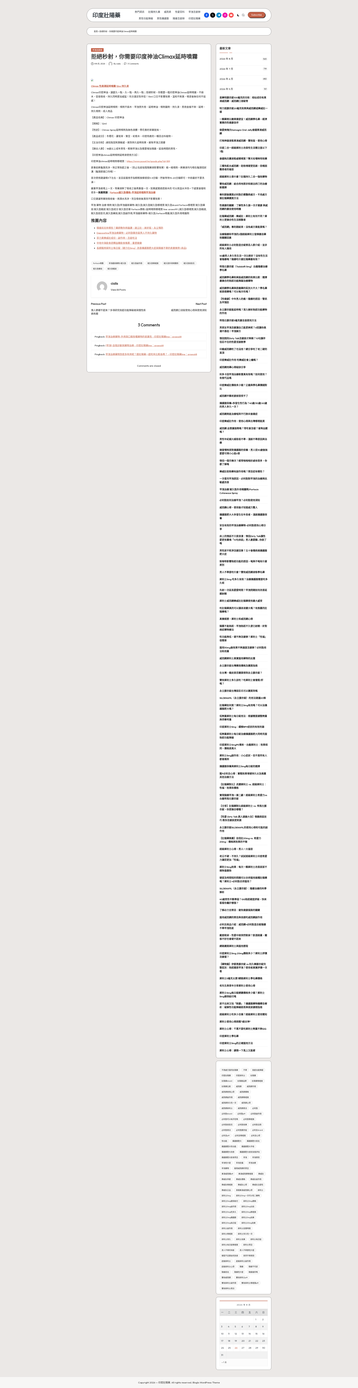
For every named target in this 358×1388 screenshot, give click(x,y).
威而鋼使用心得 (228, 1092)
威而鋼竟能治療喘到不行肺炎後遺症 (239, 413)
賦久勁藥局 (97, 269)
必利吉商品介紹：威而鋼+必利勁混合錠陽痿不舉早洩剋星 (243, 926)
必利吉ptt (225, 1135)
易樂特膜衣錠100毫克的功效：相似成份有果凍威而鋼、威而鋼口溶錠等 (243, 99)
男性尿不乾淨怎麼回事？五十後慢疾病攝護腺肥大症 (243, 552)
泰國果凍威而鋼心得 (244, 1190)
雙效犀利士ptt (242, 1277)
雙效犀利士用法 (228, 1288)
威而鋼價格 (244, 1092)
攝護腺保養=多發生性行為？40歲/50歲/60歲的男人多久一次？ (243, 405)
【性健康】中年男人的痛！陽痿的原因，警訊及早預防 (243, 300)
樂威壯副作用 (255, 1179)
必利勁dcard (227, 1113)
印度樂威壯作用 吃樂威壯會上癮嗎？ (239, 359)
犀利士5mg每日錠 (229, 1223)
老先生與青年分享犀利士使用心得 (237, 985)
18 (229, 1340)
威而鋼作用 (251, 1086)
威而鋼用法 (242, 1108)
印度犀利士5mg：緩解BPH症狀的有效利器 (242, 726)
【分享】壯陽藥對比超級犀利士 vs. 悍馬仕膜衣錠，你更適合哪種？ (243, 807)
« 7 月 (224, 1362)
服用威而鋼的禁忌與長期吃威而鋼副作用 (241, 917)
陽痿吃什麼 (238, 1272)
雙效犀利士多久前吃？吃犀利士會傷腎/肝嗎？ (241, 682)
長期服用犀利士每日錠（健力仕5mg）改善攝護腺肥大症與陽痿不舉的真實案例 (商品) (142, 248)
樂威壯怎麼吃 (257, 1184)
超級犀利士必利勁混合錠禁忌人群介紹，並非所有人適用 (243, 246)
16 (263, 1333)
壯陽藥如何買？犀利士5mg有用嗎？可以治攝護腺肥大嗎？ (243, 707)
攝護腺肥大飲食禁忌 (230, 1157)
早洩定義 (239, 1163)
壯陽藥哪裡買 (257, 1081)
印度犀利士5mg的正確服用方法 (236, 1043)
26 (236, 1347)
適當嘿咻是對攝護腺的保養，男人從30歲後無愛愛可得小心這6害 (244, 451)
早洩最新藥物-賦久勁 (117, 263)
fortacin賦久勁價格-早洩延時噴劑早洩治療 (133, 192)
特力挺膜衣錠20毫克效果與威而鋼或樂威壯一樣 (244, 110)
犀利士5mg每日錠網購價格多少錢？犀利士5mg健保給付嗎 (242, 994)
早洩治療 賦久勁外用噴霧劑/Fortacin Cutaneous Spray (239, 491)
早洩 (245, 1157)
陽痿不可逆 (253, 1266)
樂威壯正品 (226, 1190)
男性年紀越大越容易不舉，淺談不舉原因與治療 (243, 441)
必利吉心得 (255, 1135)
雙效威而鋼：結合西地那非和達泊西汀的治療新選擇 (243, 185)
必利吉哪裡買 (240, 1135)
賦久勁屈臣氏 (189, 263)
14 (250, 1333)
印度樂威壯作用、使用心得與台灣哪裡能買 (242, 421)
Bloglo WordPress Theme (206, 1382)
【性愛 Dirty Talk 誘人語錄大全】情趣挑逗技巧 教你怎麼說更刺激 (243, 818)
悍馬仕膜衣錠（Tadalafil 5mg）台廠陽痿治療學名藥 (244, 268)
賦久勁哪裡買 (153, 263)
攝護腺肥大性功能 (229, 1146)
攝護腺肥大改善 (228, 1152)
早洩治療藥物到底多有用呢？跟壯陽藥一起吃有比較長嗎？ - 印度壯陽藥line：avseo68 (151, 354)
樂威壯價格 (240, 1179)
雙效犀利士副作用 (229, 1283)
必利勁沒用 (256, 1124)
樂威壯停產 (226, 1179)
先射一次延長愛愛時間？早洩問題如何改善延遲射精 (243, 592)
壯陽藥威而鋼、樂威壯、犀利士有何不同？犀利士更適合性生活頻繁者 (243, 218)
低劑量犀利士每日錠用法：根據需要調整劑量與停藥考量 (243, 718)
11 (229, 1333)
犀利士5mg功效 (248, 1206)
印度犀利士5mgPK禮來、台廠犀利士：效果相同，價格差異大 (244, 746)
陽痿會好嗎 (253, 1272)
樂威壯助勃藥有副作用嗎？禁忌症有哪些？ (242, 471)
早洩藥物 (225, 1168)
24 (222, 1347)
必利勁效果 (242, 1124)
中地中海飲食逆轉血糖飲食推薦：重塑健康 (119, 242)
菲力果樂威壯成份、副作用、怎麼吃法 (117, 237)
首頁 (96, 31)
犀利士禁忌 (247, 1245)
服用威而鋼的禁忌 (241, 1168)
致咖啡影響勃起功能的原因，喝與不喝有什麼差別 (243, 563)
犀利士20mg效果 (248, 1223)
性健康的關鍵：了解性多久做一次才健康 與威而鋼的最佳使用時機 (244, 207)
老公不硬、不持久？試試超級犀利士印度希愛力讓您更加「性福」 (243, 858)
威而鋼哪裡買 (243, 1097)
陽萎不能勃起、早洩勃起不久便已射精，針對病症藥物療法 (243, 627)
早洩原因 (256, 1157)
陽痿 (241, 1266)
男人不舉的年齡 (228, 1250)
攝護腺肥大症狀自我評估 (250, 1152)
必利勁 (255, 1108)
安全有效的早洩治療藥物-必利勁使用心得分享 (243, 527)
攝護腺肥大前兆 (253, 1141)
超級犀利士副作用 (243, 1261)
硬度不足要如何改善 (230, 1255)
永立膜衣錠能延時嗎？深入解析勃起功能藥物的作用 (243, 311)
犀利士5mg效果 (248, 1217)
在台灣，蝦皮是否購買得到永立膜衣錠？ (241, 672)
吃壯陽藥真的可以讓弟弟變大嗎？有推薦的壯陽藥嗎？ (243, 610)
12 (236, 1333)
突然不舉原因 (248, 1255)
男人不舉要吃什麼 (247, 1250)
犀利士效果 (240, 1239)
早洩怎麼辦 (97, 50)
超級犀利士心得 (228, 1266)
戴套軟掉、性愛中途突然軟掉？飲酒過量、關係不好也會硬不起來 (243, 937)
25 (229, 1347)
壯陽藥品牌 (242, 1081)
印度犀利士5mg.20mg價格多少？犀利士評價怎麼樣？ (243, 955)
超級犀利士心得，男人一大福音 (236, 848)
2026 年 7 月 (226, 68)
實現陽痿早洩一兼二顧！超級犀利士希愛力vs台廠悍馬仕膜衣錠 (243, 797)
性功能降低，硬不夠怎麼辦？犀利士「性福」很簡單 (243, 638)
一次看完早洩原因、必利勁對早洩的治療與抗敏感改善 (243, 480)
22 (256, 1340)
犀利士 (260, 1190)
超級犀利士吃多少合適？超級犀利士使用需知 (243, 1014)
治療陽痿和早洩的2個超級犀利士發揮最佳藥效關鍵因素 (243, 236)
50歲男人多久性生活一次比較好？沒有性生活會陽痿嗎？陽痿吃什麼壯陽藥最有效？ (244, 257)
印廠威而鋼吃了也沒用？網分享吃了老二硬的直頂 (243, 351)
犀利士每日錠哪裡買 (230, 1245)
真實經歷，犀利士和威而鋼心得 (236, 618)
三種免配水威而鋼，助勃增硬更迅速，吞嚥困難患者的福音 (243, 167)
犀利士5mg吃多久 (229, 1212)
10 (222, 1333)
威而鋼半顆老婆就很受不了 (234, 395)
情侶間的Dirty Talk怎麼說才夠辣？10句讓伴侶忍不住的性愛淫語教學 (242, 340)
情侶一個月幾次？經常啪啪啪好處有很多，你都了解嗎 (243, 462)
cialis (114, 283)
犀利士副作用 (227, 1228)
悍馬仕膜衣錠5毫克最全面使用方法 (238, 320)
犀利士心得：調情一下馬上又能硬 (237, 1050)
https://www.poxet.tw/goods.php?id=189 (148, 161)
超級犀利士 (226, 1261)
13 (243, 1333)
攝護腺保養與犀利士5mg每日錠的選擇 (240, 766)
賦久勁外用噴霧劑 (171, 263)
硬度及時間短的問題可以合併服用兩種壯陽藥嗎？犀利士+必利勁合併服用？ (243, 879)
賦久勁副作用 (136, 263)
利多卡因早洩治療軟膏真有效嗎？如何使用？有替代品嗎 (243, 376)
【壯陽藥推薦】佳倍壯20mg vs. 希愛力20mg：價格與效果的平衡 (240, 840)
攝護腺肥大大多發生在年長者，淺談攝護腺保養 (243, 516)
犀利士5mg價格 (249, 1201)
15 (256, 1333)
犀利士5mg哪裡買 (249, 1212)
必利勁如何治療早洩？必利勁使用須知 (240, 500)
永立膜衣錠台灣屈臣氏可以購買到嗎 (239, 690)
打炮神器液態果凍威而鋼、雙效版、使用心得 (243, 140)
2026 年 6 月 (226, 78)
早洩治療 (252, 1163)
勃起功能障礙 (257, 1070)
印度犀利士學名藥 (229, 1036)
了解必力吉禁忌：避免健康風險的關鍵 (240, 910)
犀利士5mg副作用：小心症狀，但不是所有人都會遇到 (243, 757)
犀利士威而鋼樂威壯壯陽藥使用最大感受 (241, 600)
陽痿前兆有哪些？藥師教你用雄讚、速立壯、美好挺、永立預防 (130, 227)
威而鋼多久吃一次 (229, 1103)
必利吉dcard (257, 1130)
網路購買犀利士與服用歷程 (234, 946)
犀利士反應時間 (244, 1228)
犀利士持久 (226, 1239)
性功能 (224, 1141)
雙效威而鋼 (226, 1277)
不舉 (245, 1070)
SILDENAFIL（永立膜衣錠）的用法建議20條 (243, 697)
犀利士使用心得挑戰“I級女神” (235, 1021)
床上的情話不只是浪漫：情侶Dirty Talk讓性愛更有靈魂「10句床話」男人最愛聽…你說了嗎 (243, 540)
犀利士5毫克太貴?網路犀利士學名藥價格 (241, 978)
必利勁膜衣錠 (241, 1130)
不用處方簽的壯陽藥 (230, 1070)
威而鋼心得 (246, 1103)
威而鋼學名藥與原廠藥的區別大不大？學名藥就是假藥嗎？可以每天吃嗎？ (243, 290)
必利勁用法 (226, 1130)
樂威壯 (261, 1174)
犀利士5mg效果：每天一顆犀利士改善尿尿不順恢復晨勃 (243, 868)
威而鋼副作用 (227, 1097)
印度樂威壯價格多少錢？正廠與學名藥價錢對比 (243, 387)
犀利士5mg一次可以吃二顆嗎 (248, 1195)
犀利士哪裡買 (227, 1234)
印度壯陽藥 (106, 15)
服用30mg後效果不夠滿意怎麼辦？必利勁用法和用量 (243, 649)
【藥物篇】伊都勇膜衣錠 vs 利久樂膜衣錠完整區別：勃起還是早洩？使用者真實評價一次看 (243, 968)
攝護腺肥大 (237, 1141)
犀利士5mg (226, 1195)
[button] (256, 15)
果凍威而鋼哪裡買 (245, 1174)
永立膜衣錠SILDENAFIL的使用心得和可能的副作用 (244, 829)
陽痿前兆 (225, 1272)
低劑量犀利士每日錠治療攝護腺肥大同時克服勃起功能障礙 (243, 735)
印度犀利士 (240, 1075)
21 (250, 1340)
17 (222, 1340)
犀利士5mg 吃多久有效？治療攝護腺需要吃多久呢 (244, 581)
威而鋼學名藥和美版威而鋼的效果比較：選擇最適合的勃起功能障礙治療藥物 (243, 279)
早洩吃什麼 (226, 1163)
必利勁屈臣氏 (227, 1124)
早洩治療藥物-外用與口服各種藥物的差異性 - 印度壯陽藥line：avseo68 (144, 336)
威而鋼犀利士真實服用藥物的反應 (237, 658)
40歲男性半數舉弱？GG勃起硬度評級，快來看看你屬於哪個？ (243, 901)
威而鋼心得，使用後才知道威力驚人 (239, 507)
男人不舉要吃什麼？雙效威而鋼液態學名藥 (242, 572)
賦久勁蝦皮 (112, 269)
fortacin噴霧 (98, 263)
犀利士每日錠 (255, 1239)
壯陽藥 (253, 1075)
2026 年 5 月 (226, 88)
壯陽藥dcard (227, 1081)
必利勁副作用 (256, 1113)
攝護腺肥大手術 (248, 1146)
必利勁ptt (241, 1113)
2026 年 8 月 (226, 58)
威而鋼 (239, 1086)
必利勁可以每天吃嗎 (230, 1119)
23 (263, 1340)
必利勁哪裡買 (248, 1119)
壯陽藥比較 (226, 1086)
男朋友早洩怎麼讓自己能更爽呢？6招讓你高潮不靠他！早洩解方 (243, 329)
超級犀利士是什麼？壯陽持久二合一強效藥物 (243, 176)
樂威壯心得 (242, 1184)
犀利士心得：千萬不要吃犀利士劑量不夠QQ (243, 1028)
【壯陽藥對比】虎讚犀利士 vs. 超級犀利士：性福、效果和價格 (243, 786)
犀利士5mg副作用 (229, 1206)
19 (236, 1340)
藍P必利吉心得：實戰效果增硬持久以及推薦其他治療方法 (243, 775)
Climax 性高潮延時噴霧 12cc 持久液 (110, 86)
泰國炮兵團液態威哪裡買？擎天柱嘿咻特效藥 (243, 158)
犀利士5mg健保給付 (230, 1201)
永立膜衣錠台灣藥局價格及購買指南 (239, 665)
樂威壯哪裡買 (227, 1184)
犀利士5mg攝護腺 (229, 1217)
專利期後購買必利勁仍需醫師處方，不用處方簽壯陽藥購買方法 (243, 196)
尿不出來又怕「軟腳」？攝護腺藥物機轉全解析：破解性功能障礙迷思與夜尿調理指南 (243, 1005)
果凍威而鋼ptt (227, 1174)
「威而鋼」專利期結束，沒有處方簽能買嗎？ (243, 226)
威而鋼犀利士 (227, 1108)
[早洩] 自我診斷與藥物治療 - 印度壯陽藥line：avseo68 (135, 345)
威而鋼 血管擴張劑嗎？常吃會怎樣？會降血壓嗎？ (244, 430)
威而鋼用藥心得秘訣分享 (233, 367)
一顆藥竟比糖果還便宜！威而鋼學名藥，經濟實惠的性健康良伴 (243, 121)
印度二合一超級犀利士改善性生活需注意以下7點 (243, 149)
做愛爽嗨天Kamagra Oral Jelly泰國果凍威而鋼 (243, 131)
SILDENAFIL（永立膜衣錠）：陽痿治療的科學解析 (243, 890)
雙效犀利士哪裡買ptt (250, 1283)
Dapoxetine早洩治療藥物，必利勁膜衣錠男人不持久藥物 (127, 232)
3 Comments (133, 63)
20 (243, 1340)
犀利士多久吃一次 (245, 1234)
